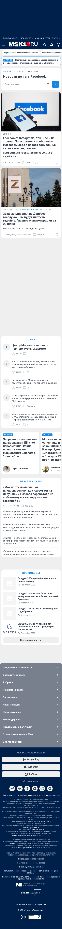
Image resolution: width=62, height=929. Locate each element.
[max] (35, 788)
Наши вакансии (12, 712)
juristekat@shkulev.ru (31, 828)
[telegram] (12, 788)
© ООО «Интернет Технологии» (31, 910)
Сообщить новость (14, 675)
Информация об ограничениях (31, 859)
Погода (56, 38)
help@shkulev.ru (37, 830)
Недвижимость (10, 38)
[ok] (27, 788)
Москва (7, 71)
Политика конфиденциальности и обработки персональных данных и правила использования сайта (31, 878)
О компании (10, 697)
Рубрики (8, 682)
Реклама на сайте (13, 689)
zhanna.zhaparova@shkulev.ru (21, 844)
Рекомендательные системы (31, 867)
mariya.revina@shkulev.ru (22, 836)
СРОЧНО (8, 60)
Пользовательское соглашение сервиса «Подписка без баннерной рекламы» (31, 872)
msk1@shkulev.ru (44, 822)
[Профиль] (58, 45)
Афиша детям (42, 38)
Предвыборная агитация (17, 726)
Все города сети (12, 741)
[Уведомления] (51, 45)
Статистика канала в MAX (18, 734)
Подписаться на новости (17, 667)
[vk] (20, 788)
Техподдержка (11, 719)
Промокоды (26, 38)
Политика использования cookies (31, 863)
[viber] (42, 788)
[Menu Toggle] (3, 45)
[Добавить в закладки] (57, 162)
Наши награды (11, 704)
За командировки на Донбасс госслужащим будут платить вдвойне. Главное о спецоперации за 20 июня (29, 219)
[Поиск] (44, 45)
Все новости (19, 71)
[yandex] (50, 788)
